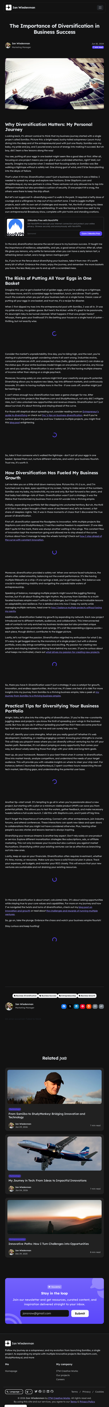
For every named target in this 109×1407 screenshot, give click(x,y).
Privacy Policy (87, 1401)
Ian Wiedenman (21, 43)
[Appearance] (28, 1391)
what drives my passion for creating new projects (72, 651)
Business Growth (88, 994)
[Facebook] (40, 1392)
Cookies (99, 1391)
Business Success (49, 994)
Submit (80, 1312)
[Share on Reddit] (88, 1005)
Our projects (63, 1375)
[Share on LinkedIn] (76, 1005)
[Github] (52, 1392)
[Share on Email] (95, 1005)
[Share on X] (70, 1005)
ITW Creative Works (67, 1371)
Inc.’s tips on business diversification (62, 415)
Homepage (11, 1371)
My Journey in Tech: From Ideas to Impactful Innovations (48, 1179)
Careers (60, 1379)
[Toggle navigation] (100, 7)
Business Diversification (26, 994)
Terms (74, 1391)
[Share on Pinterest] (82, 1005)
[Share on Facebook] (63, 1005)
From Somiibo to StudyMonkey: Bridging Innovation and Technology (47, 1114)
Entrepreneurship (68, 994)
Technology (15, 1108)
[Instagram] (44, 1392)
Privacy (86, 1391)
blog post (15, 422)
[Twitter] (36, 1392)
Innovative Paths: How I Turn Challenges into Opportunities (49, 1242)
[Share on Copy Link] (101, 1005)
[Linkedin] (48, 1392)
